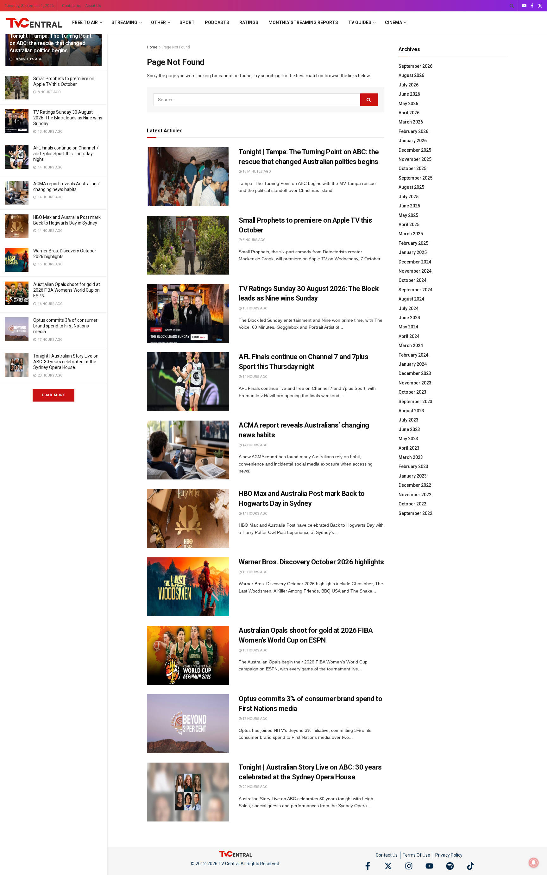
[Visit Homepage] (34, 23)
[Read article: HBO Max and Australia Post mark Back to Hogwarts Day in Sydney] (188, 518)
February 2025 (413, 243)
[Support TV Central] (235, 853)
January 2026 (413, 140)
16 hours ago (254, 572)
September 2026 (415, 66)
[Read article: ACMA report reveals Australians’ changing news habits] (188, 450)
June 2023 (409, 429)
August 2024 (411, 298)
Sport (187, 22)
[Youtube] (429, 866)
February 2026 (413, 131)
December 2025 (415, 150)
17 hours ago (254, 719)
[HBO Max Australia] (16, 226)
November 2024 (415, 271)
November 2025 (415, 159)
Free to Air (85, 22)
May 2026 (408, 103)
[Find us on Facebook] (532, 6)
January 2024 (413, 364)
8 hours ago (254, 240)
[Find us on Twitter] (540, 6)
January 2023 (413, 476)
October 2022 (412, 503)
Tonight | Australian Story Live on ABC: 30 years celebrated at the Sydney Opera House (65, 361)
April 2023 (409, 448)
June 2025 (409, 205)
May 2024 (408, 326)
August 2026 (411, 75)
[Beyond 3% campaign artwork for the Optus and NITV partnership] (16, 329)
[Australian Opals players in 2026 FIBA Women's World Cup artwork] (16, 293)
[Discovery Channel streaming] (16, 260)
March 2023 (411, 457)
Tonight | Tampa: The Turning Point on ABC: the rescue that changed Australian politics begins (50, 43)
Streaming (124, 22)
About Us (93, 5)
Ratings (248, 22)
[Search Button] (512, 5)
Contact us (71, 5)
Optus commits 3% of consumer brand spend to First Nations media (65, 326)
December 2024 (415, 261)
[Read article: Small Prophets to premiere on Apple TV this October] (188, 245)
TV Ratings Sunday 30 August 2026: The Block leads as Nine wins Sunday (67, 118)
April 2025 (409, 224)
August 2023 (411, 410)
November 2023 (415, 382)
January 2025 (413, 252)
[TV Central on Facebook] (368, 866)
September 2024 (415, 289)
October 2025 (412, 168)
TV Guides (359, 22)
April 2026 (409, 112)
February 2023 (413, 466)
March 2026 (411, 121)
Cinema (393, 22)
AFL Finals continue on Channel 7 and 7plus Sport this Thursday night (65, 153)
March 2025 (411, 233)
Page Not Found (176, 47)
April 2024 (409, 336)
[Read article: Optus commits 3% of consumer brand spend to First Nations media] (188, 723)
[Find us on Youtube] (524, 6)
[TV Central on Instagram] (409, 866)
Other (158, 22)
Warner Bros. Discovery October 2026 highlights (311, 562)
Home (152, 47)
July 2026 (408, 84)
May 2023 (408, 438)
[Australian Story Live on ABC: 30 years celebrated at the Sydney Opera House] (16, 365)
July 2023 (408, 419)
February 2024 (413, 355)
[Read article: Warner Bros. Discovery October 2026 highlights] (188, 586)
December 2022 (415, 485)
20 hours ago (254, 787)
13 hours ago (254, 308)
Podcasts (217, 22)
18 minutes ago (256, 171)
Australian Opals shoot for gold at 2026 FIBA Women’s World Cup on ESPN (66, 290)
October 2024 (412, 280)
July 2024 (408, 308)
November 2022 (415, 494)
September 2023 (415, 401)
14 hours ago (254, 377)
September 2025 (415, 178)
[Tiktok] (471, 866)
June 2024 (409, 317)
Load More (53, 395)
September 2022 (415, 513)
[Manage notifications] (534, 863)
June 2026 (409, 94)
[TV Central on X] (388, 866)
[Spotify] (450, 866)
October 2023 (412, 392)
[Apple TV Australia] (16, 87)
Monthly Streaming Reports (303, 22)
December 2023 (415, 373)
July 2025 (408, 196)
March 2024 (411, 345)
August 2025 (411, 187)
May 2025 (408, 215)
